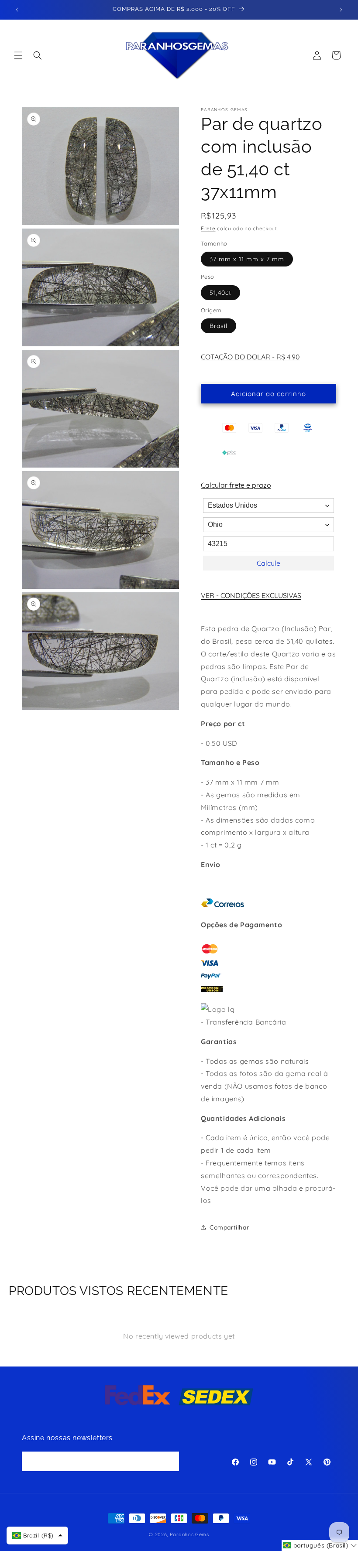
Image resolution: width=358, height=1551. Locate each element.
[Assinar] (169, 1461)
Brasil (218, 326)
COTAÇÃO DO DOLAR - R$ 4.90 (250, 356)
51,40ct (220, 293)
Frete (208, 228)
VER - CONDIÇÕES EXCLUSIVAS (251, 595)
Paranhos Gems (189, 1534)
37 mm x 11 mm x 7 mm (247, 259)
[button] (18, 55)
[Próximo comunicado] (341, 9)
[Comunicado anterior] (17, 9)
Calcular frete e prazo (236, 485)
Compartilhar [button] (229, 1227)
